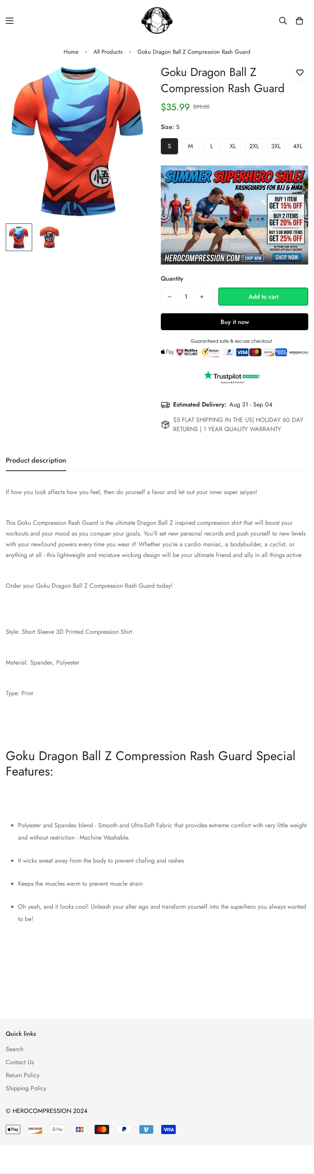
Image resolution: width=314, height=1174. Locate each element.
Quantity (172, 278)
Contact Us (20, 1062)
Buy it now (235, 321)
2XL (254, 146)
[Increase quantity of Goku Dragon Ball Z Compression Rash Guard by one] (201, 296)
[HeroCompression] (157, 21)
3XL (276, 146)
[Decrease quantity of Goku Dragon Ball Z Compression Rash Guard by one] (169, 296)
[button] (299, 21)
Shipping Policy (26, 1088)
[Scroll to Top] (299, 1132)
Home (71, 52)
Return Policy (22, 1075)
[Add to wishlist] (299, 72)
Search (14, 1049)
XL (233, 146)
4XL (298, 146)
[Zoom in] (137, 78)
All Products (108, 52)
